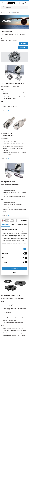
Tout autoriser (14, 268)
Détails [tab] (12, 224)
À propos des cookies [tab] (22, 224)
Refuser (14, 272)
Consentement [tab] (5, 224)
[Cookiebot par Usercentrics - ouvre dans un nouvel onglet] (21, 221)
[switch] (25, 253)
